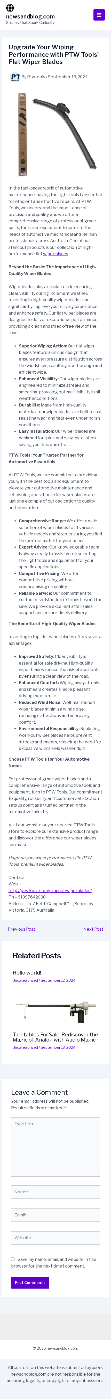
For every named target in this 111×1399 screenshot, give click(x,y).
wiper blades (55, 253)
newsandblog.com (30, 16)
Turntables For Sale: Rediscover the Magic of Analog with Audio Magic (55, 1037)
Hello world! (27, 973)
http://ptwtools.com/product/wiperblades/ (50, 890)
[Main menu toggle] (99, 15)
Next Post (95, 929)
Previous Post (19, 929)
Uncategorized (25, 980)
